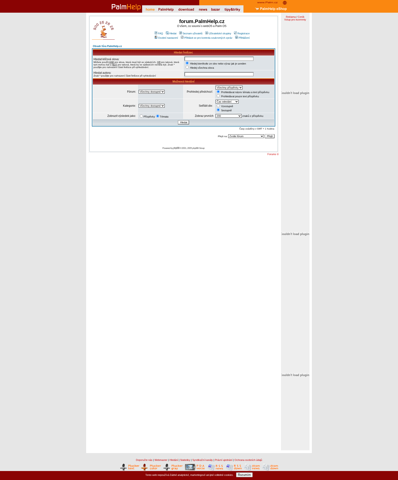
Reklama (291, 16)
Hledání (174, 460)
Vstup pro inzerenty (295, 19)
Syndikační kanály (202, 460)
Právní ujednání (223, 460)
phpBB (176, 148)
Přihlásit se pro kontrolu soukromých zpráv (208, 37)
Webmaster (161, 460)
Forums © (273, 154)
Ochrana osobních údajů (248, 460)
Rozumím (244, 475)
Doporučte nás (144, 460)
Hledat (172, 33)
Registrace (243, 33)
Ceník (301, 16)
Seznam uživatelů (192, 33)
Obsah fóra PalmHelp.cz (107, 46)
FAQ (160, 33)
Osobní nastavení (168, 37)
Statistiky (185, 460)
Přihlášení (244, 37)
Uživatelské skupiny (220, 33)
